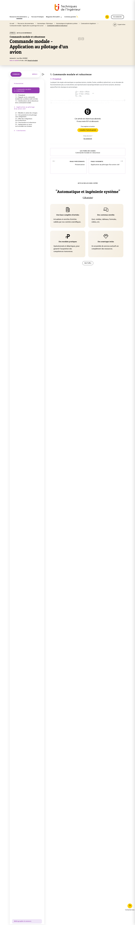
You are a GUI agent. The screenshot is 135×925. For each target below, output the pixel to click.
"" (88, 191)
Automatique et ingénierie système (67, 23)
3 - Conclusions (20, 130)
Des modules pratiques (68, 242)
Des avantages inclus (106, 242)
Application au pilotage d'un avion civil (105, 163)
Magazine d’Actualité (53, 17)
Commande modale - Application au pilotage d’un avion (27, 26)
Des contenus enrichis (105, 215)
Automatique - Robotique (45, 23)
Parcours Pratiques (37, 17)
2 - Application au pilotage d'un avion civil (24, 108)
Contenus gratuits (70, 17)
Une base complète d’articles (67, 215)
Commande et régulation (88, 23)
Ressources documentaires (18, 17)
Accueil (12, 23)
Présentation (77, 163)
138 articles (87, 198)
